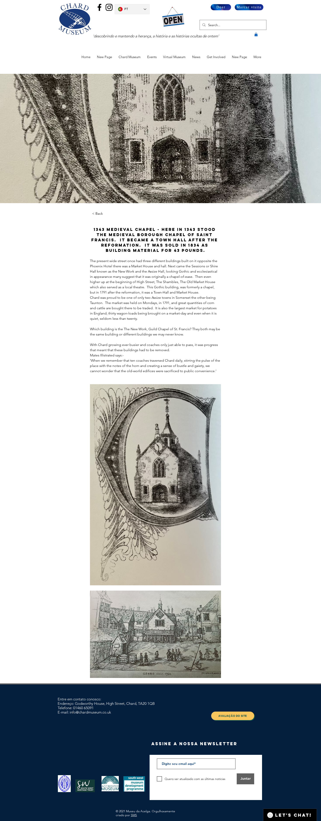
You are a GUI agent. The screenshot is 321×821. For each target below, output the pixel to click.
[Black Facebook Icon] (99, 7)
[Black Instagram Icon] (109, 7)
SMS (134, 815)
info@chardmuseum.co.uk (90, 712)
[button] (256, 34)
